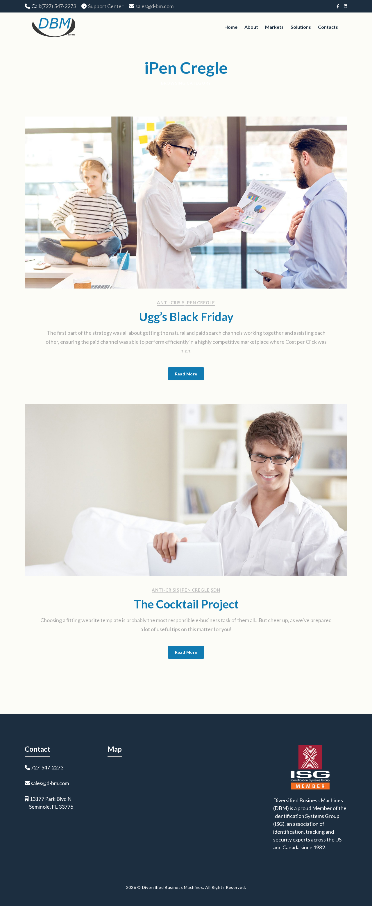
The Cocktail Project (186, 604)
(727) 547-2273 (58, 6)
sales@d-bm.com (154, 6)
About (251, 27)
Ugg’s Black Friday (186, 317)
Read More (186, 373)
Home (230, 27)
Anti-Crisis (170, 302)
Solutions (301, 27)
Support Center (106, 6)
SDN (215, 589)
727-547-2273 (47, 767)
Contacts (328, 27)
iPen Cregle (200, 302)
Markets (274, 27)
